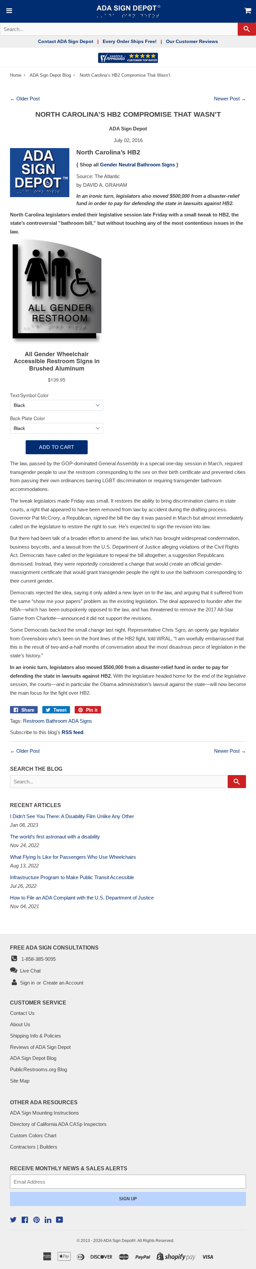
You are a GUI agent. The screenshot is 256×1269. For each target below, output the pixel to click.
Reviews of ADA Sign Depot (40, 1047)
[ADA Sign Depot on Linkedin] (48, 1221)
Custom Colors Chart (33, 1135)
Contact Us (22, 1013)
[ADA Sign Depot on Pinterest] (36, 1220)
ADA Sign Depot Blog (50, 75)
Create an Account (63, 983)
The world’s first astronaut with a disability (55, 836)
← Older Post (25, 98)
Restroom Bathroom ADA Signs (57, 721)
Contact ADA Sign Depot (65, 41)
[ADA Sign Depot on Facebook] (24, 1220)
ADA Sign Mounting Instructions (44, 1113)
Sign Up (128, 1198)
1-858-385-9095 (37, 959)
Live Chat (29, 971)
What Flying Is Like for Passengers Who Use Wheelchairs (73, 857)
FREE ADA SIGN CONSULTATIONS (54, 947)
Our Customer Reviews (192, 41)
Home (16, 75)
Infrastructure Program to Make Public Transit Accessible (72, 877)
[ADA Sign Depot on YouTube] (59, 1220)
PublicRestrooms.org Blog (38, 1069)
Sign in (27, 983)
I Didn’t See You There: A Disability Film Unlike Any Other (72, 816)
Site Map (19, 1081)
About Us (20, 1024)
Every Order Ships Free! (130, 41)
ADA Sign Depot (118, 1240)
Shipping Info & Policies (35, 1036)
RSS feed (72, 732)
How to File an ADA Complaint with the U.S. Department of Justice (82, 897)
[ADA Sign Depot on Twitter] (13, 1220)
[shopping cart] (236, 11)
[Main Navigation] (8, 11)
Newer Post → (230, 98)
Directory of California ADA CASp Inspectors (58, 1124)
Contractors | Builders (33, 1147)
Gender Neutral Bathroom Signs (137, 164)
